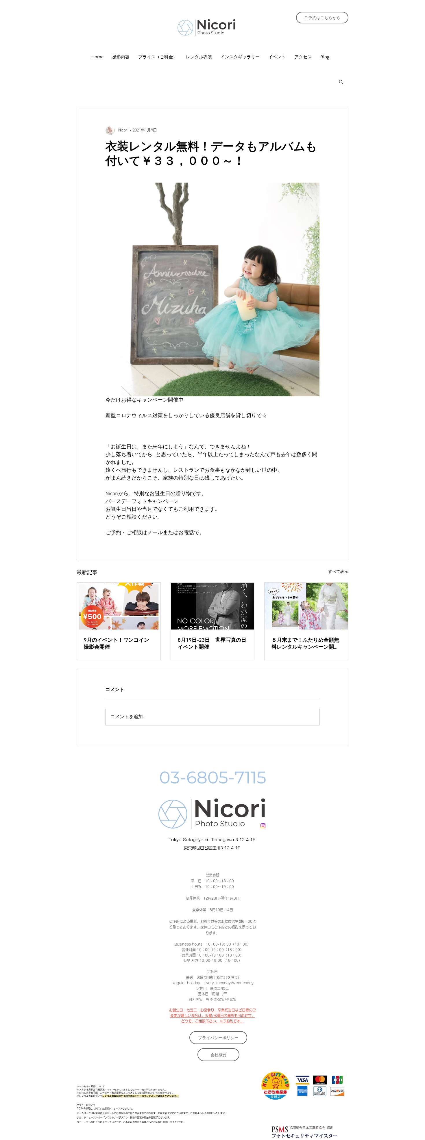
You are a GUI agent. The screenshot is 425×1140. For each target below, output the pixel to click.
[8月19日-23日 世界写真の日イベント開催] (212, 606)
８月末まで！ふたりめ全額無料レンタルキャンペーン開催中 (305, 643)
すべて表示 (338, 571)
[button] (341, 81)
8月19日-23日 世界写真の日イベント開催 (212, 643)
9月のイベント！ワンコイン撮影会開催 (116, 643)
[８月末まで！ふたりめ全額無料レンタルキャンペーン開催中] (306, 606)
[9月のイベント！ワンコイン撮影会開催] (118, 606)
